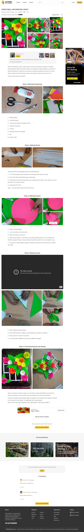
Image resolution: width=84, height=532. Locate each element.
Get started (56, 514)
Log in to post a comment (42, 503)
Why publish (57, 512)
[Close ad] (83, 49)
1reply (22, 487)
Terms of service (21, 529)
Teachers (31, 2)
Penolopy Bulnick (27, 492)
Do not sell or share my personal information (54, 529)
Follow (18, 56)
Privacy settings (39, 529)
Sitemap (56, 518)
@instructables (75, 512)
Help (55, 516)
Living (41, 514)
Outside (41, 516)
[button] (62, 15)
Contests (25, 2)
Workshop (34, 514)
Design (12, 12)
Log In (73, 2)
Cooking (42, 512)
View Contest (61, 410)
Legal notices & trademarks (72, 529)
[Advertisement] (75, 66)
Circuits (33, 512)
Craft (33, 518)
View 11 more (53, 223)
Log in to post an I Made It (42, 427)
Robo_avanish (6, 12)
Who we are (56, 520)
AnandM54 (25, 480)
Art (16, 12)
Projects (18, 2)
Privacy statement (30, 529)
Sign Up (79, 2)
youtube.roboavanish (16, 62)
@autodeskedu (75, 515)
